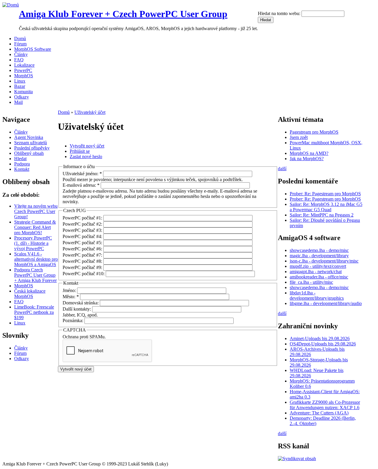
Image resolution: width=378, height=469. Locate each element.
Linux (19, 80)
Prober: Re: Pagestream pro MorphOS (325, 193)
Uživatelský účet (89, 112)
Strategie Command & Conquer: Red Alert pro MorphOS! (35, 227)
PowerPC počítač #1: (83, 217)
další (282, 168)
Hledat (20, 158)
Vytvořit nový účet (87, 145)
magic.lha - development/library (319, 255)
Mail (18, 102)
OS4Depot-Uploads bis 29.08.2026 (323, 343)
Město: (71, 296)
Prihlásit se (80, 151)
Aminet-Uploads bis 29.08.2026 (320, 338)
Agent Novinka (28, 137)
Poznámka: (73, 320)
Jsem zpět (299, 137)
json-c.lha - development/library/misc (324, 260)
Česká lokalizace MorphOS (29, 293)
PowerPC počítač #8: (83, 261)
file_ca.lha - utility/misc (311, 282)
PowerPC (23, 70)
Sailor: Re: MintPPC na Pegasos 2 (321, 214)
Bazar (19, 86)
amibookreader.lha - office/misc (319, 276)
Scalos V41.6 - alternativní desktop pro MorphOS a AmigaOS (36, 259)
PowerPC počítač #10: (84, 273)
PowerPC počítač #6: (83, 248)
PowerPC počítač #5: (83, 242)
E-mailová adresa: (81, 185)
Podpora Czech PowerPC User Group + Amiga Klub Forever (35, 275)
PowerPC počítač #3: (83, 230)
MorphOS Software (32, 49)
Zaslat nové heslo (86, 156)
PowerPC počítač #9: (83, 267)
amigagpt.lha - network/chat (316, 271)
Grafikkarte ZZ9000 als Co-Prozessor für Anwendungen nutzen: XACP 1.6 (325, 405)
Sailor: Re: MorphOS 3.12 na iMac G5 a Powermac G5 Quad (326, 207)
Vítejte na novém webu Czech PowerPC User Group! (36, 211)
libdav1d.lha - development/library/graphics (317, 295)
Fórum (20, 43)
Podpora (22, 163)
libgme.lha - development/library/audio (326, 303)
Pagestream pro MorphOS (314, 132)
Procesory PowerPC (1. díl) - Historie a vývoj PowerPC (33, 243)
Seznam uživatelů (30, 142)
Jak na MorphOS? (307, 158)
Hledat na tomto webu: (280, 13)
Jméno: (70, 290)
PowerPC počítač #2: (83, 224)
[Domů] (10, 4)
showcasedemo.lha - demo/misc (319, 250)
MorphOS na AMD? (309, 153)
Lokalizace (24, 65)
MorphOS (23, 75)
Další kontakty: (77, 308)
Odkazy (21, 96)
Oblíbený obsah (29, 153)
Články (21, 54)
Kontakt (21, 169)
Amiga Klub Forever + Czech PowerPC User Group (123, 14)
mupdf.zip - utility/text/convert (318, 266)
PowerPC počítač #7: (83, 255)
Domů (20, 38)
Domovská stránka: (81, 302)
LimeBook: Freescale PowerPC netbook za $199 (34, 312)
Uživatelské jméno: (82, 173)
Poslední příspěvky (32, 147)
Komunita (23, 91)
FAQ (19, 59)
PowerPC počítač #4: (83, 236)
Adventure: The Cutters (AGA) (319, 412)
